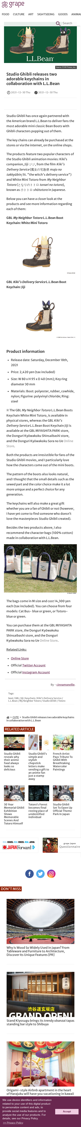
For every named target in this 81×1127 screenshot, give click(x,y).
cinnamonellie (66, 684)
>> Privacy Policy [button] (13, 1122)
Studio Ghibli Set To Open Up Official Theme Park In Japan (62, 809)
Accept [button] (67, 1111)
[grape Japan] (7, 717)
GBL (17, 698)
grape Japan (13, 5)
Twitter (40, 874)
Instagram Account (36, 672)
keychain (30, 698)
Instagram (51, 874)
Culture (18, 14)
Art (31, 14)
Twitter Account (34, 665)
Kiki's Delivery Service (49, 698)
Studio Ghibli (50, 700)
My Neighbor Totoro (30, 700)
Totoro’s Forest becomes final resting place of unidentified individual (38, 811)
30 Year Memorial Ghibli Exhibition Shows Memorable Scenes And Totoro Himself (14, 814)
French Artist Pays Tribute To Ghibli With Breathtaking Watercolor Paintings (63, 761)
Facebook (29, 874)
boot (10, 698)
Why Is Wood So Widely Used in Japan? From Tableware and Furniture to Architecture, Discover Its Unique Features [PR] (38, 951)
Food (5, 14)
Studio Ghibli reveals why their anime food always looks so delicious (12, 761)
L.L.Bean (13, 700)
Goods (63, 14)
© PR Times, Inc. (69, 67)
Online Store (49, 640)
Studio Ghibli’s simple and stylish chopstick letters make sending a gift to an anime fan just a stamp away (38, 766)
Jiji (22, 698)
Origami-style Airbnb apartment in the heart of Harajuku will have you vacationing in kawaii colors (40, 1093)
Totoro (61, 700)
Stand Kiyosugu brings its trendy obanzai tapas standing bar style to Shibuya (40, 1022)
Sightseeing (45, 14)
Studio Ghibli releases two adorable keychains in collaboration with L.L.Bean (33, 79)
